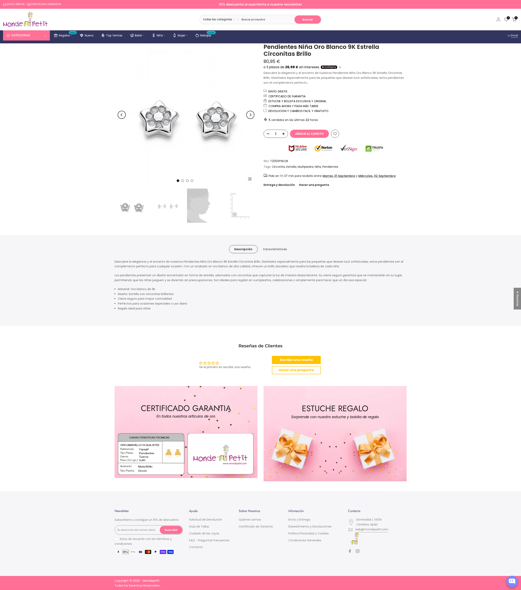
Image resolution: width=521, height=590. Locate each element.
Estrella (291, 167)
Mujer (181, 35)
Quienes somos (250, 520)
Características (275, 249)
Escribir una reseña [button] (296, 360)
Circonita (278, 167)
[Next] (250, 115)
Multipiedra (305, 167)
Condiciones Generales (304, 540)
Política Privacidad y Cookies (308, 533)
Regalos (67, 34)
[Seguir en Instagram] (357, 551)
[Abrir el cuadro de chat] (512, 581)
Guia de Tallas (199, 526)
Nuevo (89, 35)
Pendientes (330, 167)
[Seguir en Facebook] (350, 551)
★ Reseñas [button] (518, 298)
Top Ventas (114, 35)
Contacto (196, 547)
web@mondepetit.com (371, 529)
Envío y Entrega (299, 520)
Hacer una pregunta (314, 185)
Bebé (138, 35)
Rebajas (207, 34)
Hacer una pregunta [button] (296, 370)
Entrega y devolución (279, 185)
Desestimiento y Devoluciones (310, 526)
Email (514, 35)
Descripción (243, 249)
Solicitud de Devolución (205, 520)
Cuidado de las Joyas (204, 533)
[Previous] (122, 115)
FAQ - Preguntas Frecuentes (209, 540)
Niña (160, 35)
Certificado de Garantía (256, 526)
